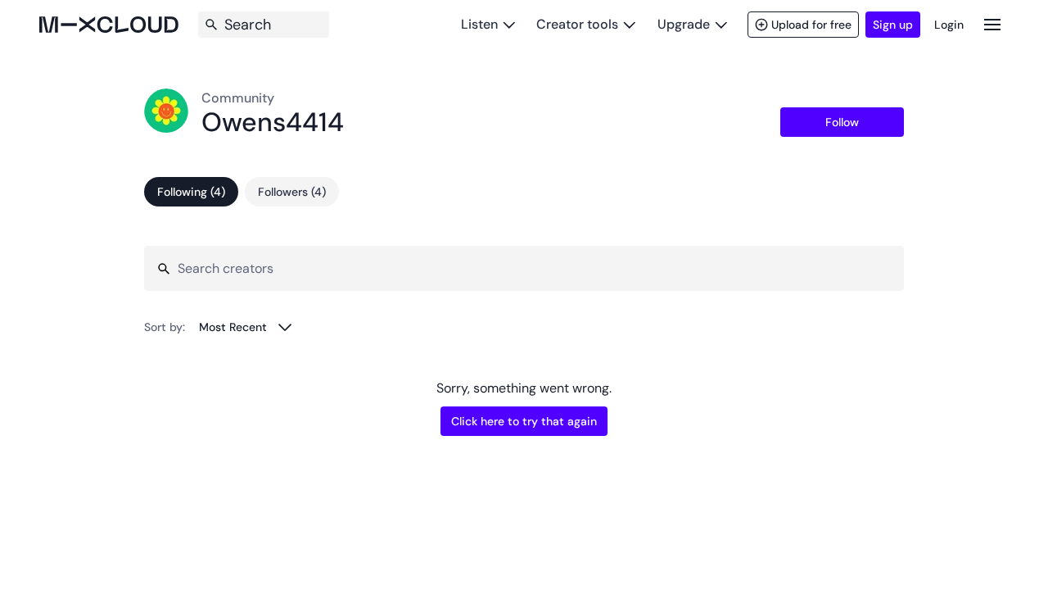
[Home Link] (108, 24)
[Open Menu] (992, 24)
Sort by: (164, 327)
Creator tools (577, 24)
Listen (479, 24)
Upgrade (683, 24)
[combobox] (246, 327)
